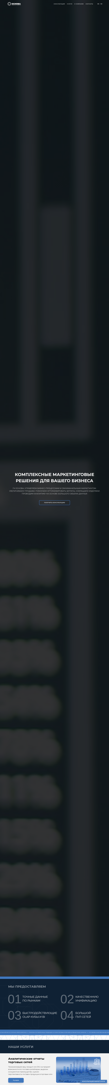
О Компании (79, 4)
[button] (54, 502)
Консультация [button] (59, 4)
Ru (101, 4)
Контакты (89, 4)
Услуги (69, 4)
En (98, 4)
